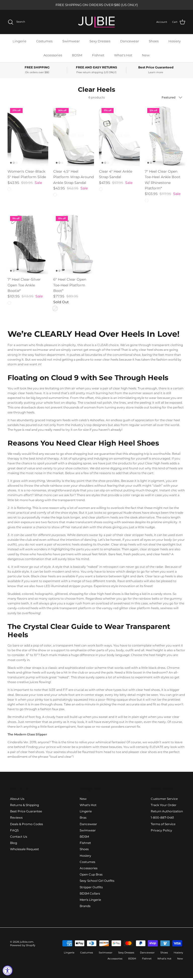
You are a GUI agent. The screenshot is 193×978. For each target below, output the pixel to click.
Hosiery (174, 41)
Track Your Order (163, 805)
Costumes (44, 41)
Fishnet (98, 55)
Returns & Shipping (24, 805)
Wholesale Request (24, 849)
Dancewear (129, 41)
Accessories (52, 55)
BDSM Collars (90, 893)
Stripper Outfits (91, 887)
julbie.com (26, 941)
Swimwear (71, 41)
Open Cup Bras (91, 874)
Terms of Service (163, 824)
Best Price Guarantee (26, 811)
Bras (83, 817)
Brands (85, 906)
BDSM (77, 55)
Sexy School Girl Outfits (97, 881)
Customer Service (164, 799)
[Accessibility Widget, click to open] (8, 970)
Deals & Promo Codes (26, 824)
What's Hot (123, 55)
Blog (13, 843)
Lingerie (19, 41)
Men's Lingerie (90, 900)
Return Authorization (167, 811)
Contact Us (18, 836)
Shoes (154, 41)
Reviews (16, 817)
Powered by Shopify (22, 945)
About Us (17, 799)
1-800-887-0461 (162, 817)
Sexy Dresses (99, 41)
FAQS (14, 830)
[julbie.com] (96, 22)
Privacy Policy (161, 830)
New (146, 55)
